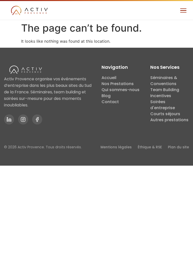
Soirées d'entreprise (162, 105)
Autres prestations (169, 120)
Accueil (109, 78)
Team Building (164, 90)
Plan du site (178, 147)
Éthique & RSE (150, 147)
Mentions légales (116, 147)
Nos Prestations (118, 84)
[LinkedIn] (9, 119)
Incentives (160, 96)
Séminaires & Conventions (163, 81)
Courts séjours (165, 114)
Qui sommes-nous (120, 90)
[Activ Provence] (29, 10)
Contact (110, 102)
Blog (106, 96)
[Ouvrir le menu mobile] (183, 10)
